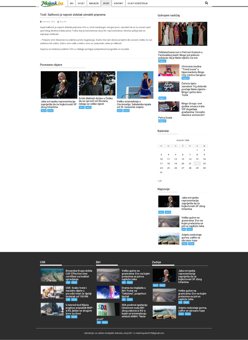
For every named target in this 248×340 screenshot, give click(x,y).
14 (190, 159)
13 (183, 159)
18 (168, 163)
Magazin (94, 3)
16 (204, 159)
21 (190, 163)
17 (161, 163)
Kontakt (118, 3)
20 (183, 163)
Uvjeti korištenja (138, 3)
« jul (159, 180)
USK (68, 282)
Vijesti (50, 110)
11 (168, 159)
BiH (71, 3)
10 (161, 159)
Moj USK (63, 21)
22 (197, 163)
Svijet (81, 3)
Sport (106, 3)
